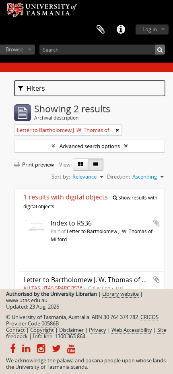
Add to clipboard (156, 223)
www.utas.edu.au (26, 300)
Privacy (97, 329)
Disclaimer (71, 329)
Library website (120, 293)
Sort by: (60, 176)
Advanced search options (90, 146)
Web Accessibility (131, 329)
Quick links (121, 30)
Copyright (42, 329)
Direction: (118, 176)
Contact (15, 329)
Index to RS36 (71, 223)
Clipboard (101, 30)
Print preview (37, 164)
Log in (149, 29)
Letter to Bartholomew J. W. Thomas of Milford (93, 279)
